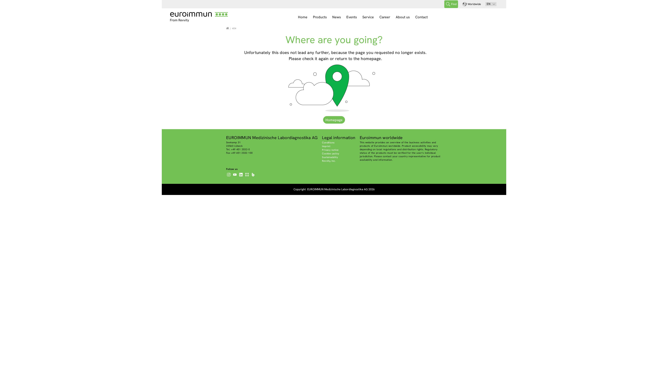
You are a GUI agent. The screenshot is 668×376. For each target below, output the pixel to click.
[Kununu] (247, 176)
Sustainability (330, 157)
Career (384, 17)
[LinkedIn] (241, 176)
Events (351, 17)
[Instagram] (229, 176)
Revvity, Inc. (329, 160)
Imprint (326, 146)
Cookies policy (330, 153)
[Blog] (253, 176)
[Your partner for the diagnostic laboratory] (227, 28)
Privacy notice (330, 149)
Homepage (334, 120)
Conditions (328, 142)
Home (302, 17)
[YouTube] (235, 176)
